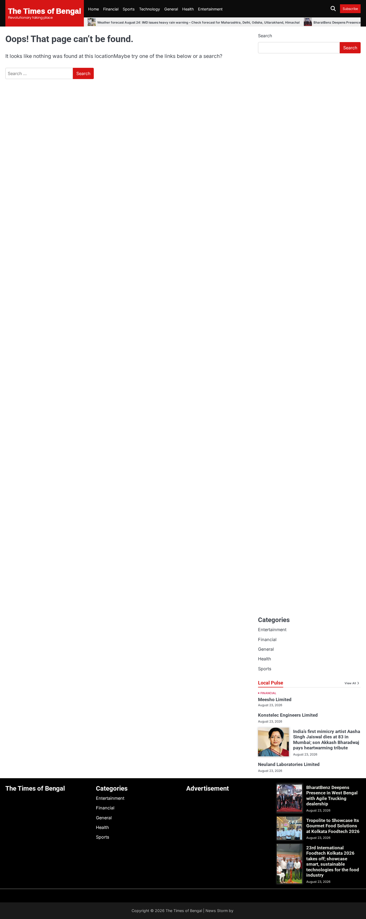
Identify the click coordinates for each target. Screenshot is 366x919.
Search (265, 35)
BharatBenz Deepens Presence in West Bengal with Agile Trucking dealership (332, 795)
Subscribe (350, 8)
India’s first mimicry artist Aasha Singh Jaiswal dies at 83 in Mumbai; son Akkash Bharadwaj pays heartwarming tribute (326, 739)
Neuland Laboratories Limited (289, 764)
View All (350, 683)
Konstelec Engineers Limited (288, 715)
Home (93, 9)
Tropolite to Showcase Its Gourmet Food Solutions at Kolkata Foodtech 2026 (333, 826)
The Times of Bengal (44, 10)
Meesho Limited (275, 699)
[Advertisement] (309, 97)
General (171, 9)
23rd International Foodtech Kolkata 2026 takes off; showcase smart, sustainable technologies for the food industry (332, 861)
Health (188, 9)
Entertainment (210, 9)
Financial (110, 9)
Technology (149, 9)
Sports (129, 9)
